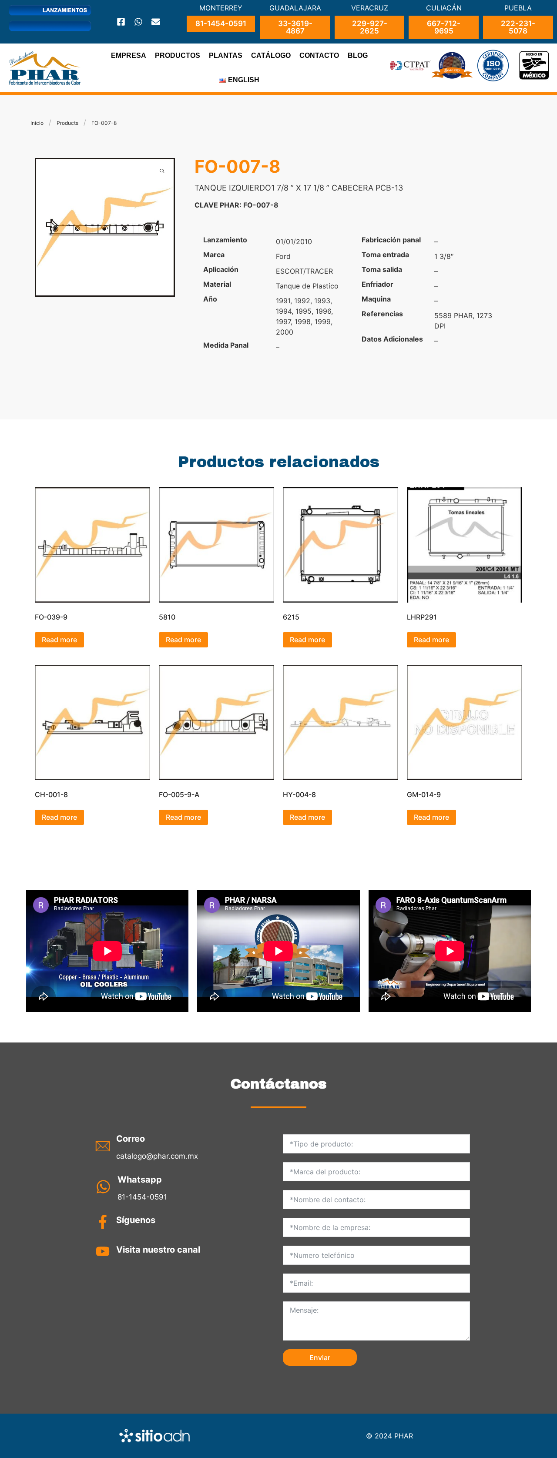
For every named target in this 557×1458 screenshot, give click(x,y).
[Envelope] (155, 21)
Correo (130, 1138)
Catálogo (271, 55)
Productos (177, 55)
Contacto (319, 55)
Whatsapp (139, 1179)
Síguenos (135, 1220)
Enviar (319, 1357)
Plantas (225, 55)
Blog (358, 55)
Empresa (128, 55)
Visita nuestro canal (158, 1249)
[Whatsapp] (138, 21)
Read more (59, 639)
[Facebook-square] (121, 21)
